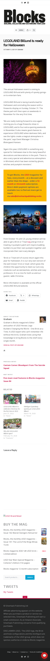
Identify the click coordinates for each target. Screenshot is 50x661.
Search (30, 577)
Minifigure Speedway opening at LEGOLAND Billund (32, 408)
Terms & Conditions (36, 652)
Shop (8, 652)
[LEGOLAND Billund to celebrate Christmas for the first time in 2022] (12, 399)
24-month (20, 184)
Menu (21, 30)
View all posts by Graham (13, 345)
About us (15, 652)
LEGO (27, 175)
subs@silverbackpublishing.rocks (25, 196)
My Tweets (8, 592)
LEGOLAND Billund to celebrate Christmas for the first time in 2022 (11, 408)
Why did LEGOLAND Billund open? (10, 432)
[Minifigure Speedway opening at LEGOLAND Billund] (33, 399)
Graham (20, 49)
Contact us (24, 652)
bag (29, 242)
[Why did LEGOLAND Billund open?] (12, 423)
